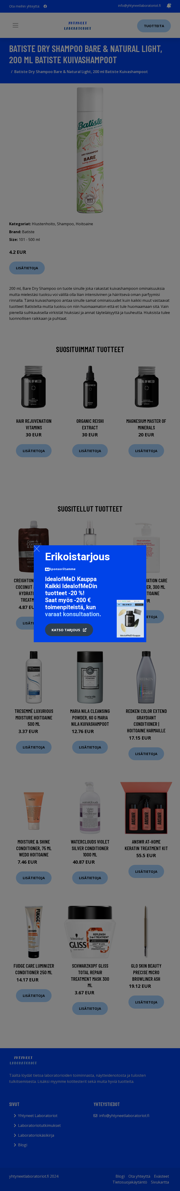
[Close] (37, 548)
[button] (69, 629)
